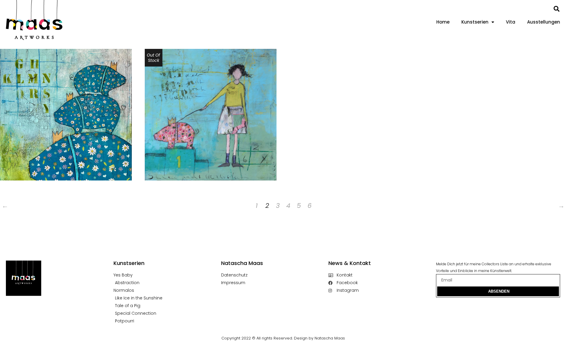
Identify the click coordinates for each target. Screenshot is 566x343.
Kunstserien (474, 22)
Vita (510, 22)
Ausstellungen (543, 22)
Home (443, 22)
